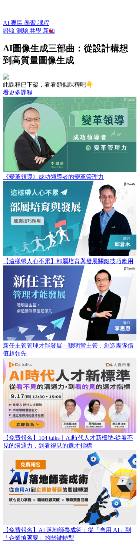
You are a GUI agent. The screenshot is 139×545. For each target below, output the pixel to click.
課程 (43, 23)
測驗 (23, 31)
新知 (49, 31)
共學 (36, 31)
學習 (30, 23)
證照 (9, 31)
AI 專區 (13, 23)
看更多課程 (18, 92)
